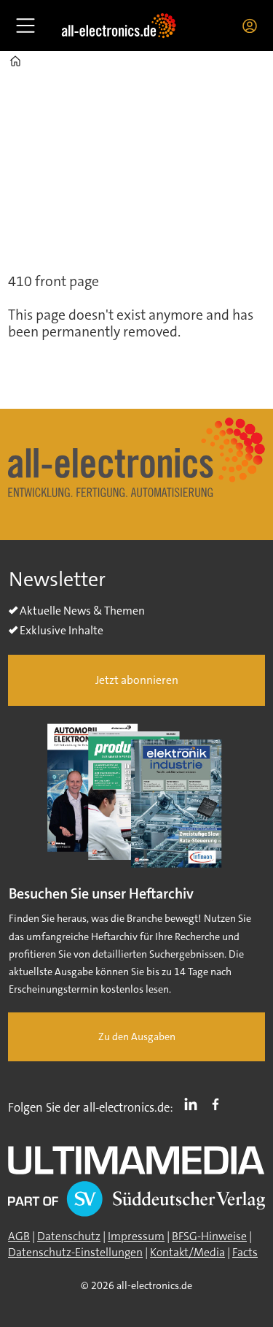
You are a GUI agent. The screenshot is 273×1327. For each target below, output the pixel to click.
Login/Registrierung (253, 25)
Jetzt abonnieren (136, 680)
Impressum (136, 1236)
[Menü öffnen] (25, 26)
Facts (245, 1252)
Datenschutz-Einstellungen (75, 1252)
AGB (19, 1236)
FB (219, 1104)
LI (194, 1104)
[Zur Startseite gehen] (118, 25)
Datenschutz (68, 1236)
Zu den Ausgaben (136, 1037)
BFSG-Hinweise (209, 1236)
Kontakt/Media (187, 1252)
